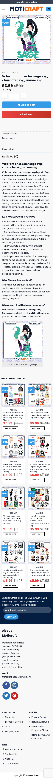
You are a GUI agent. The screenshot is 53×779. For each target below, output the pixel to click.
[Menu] (3, 8)
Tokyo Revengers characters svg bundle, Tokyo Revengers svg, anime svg (39, 521)
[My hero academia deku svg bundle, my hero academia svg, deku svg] (13, 498)
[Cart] (48, 9)
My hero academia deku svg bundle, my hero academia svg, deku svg (12, 520)
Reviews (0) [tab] (10, 156)
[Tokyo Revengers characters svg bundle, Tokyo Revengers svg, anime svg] (40, 498)
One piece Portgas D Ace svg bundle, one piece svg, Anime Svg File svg (12, 468)
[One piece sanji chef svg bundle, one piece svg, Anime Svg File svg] (40, 395)
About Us (10, 717)
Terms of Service (14, 721)
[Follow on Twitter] (6, 696)
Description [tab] (10, 149)
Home (5, 72)
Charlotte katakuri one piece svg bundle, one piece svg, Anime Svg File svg (13, 416)
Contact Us (11, 754)
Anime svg (10, 138)
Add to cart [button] (10, 428)
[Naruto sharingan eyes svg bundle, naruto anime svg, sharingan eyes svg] (40, 446)
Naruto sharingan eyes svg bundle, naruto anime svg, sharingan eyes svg (40, 468)
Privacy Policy (38, 717)
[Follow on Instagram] (14, 685)
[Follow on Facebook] (6, 685)
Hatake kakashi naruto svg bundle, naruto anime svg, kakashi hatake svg (13, 574)
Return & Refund (40, 721)
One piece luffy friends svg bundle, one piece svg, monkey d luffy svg (40, 572)
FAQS (8, 726)
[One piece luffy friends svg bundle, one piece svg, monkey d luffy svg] (40, 552)
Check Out (26, 114)
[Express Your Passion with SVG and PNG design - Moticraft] (26, 9)
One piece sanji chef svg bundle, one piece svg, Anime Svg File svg (40, 415)
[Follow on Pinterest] (14, 696)
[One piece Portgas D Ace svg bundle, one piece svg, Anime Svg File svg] (13, 446)
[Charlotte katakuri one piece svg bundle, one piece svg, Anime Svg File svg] (13, 395)
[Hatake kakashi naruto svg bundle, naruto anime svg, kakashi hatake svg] (13, 552)
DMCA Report (12, 763)
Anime (15, 72)
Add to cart (28, 104)
